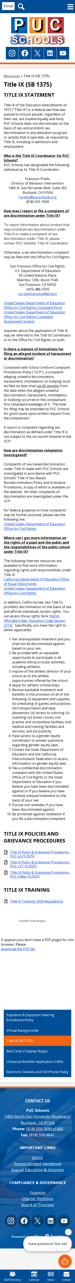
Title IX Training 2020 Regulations (36, 901)
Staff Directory (12, 1280)
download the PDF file (18, 949)
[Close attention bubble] (68, 1233)
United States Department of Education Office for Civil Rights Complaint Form (34, 305)
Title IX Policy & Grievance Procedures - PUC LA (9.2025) (40, 854)
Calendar (34, 1280)
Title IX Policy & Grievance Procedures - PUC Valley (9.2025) (40, 874)
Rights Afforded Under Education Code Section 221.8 (34, 621)
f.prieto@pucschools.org (38, 197)
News (51, 1280)
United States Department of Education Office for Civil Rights (34, 526)
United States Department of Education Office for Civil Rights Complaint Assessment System (34, 317)
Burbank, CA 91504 (38, 1119)
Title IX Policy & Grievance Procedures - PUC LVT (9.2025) (40, 864)
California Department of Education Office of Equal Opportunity (36, 581)
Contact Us (37, 1100)
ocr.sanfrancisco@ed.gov (37, 294)
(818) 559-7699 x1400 (44, 1128)
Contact (66, 1280)
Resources (12, 76)
